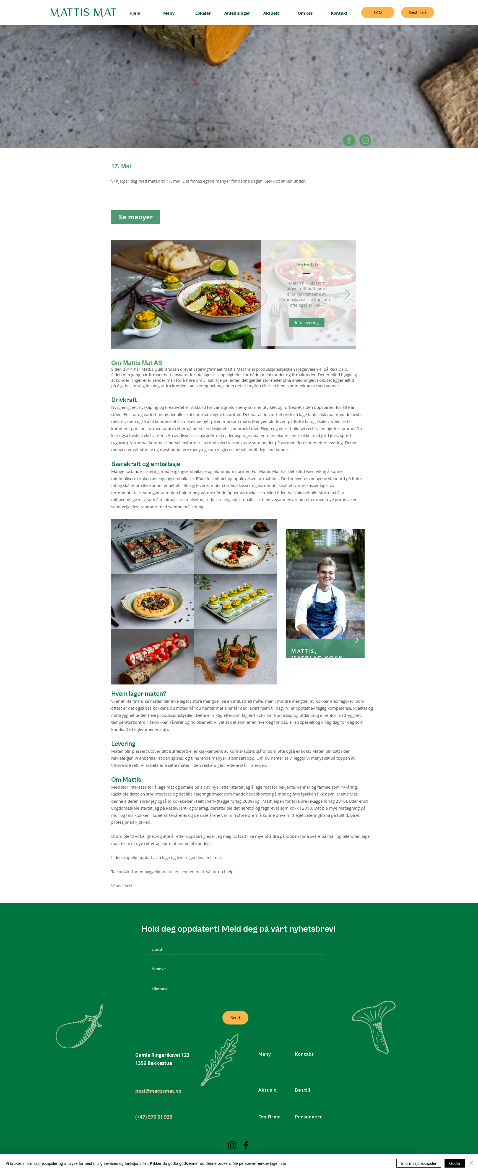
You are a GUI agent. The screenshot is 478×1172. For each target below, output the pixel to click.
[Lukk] (471, 1163)
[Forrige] (120, 294)
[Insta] (365, 140)
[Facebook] (349, 140)
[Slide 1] (226, 342)
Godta (454, 1163)
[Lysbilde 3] (242, 342)
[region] (325, 593)
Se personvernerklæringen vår (259, 1163)
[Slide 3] (234, 342)
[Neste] (347, 294)
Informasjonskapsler (419, 1163)
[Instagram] (232, 1145)
